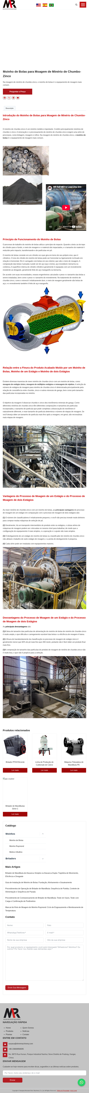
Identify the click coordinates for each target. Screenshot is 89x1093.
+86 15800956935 (16, 1049)
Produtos (9, 1031)
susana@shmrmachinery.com (21, 1044)
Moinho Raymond (16, 846)
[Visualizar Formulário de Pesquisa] (76, 5)
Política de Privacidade (63, 1090)
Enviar (12, 1080)
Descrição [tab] (10, 108)
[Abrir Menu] (83, 5)
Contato (25, 1034)
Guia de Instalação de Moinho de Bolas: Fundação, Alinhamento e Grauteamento (38, 882)
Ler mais (15, 770)
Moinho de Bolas (16, 840)
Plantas (9, 1034)
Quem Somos (28, 1028)
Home (8, 1028)
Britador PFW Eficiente (15, 762)
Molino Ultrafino (15, 852)
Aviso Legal (73, 1090)
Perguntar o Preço (18, 92)
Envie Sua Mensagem (17, 988)
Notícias (25, 1031)
